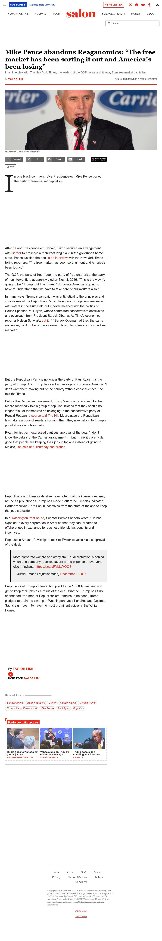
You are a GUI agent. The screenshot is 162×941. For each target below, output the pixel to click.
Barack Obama (15, 703)
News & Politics (18, 14)
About (70, 872)
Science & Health (113, 14)
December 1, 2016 (73, 574)
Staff (83, 872)
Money (135, 14)
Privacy (56, 877)
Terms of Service (77, 877)
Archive (98, 877)
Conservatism (68, 703)
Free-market (30, 708)
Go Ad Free (81, 882)
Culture (40, 14)
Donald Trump (87, 703)
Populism (78, 708)
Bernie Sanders (36, 703)
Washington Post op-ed (27, 518)
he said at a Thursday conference (41, 447)
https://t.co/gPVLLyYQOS (53, 567)
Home (56, 872)
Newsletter (114, 5)
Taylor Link (15, 79)
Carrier (16, 253)
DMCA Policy (81, 917)
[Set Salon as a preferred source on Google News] (99, 159)
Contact (98, 872)
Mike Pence (47, 708)
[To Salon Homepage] (81, 13)
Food (56, 14)
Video (150, 14)
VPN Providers (81, 911)
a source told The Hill (43, 416)
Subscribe (17, 5)
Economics (13, 708)
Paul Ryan (63, 708)
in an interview (57, 258)
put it (45, 320)
